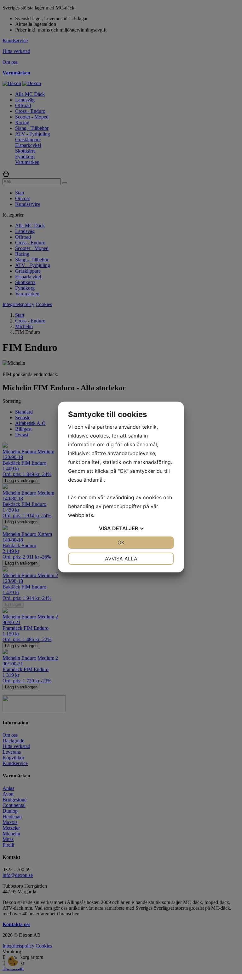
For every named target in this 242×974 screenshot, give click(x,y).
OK (121, 542)
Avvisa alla (121, 558)
